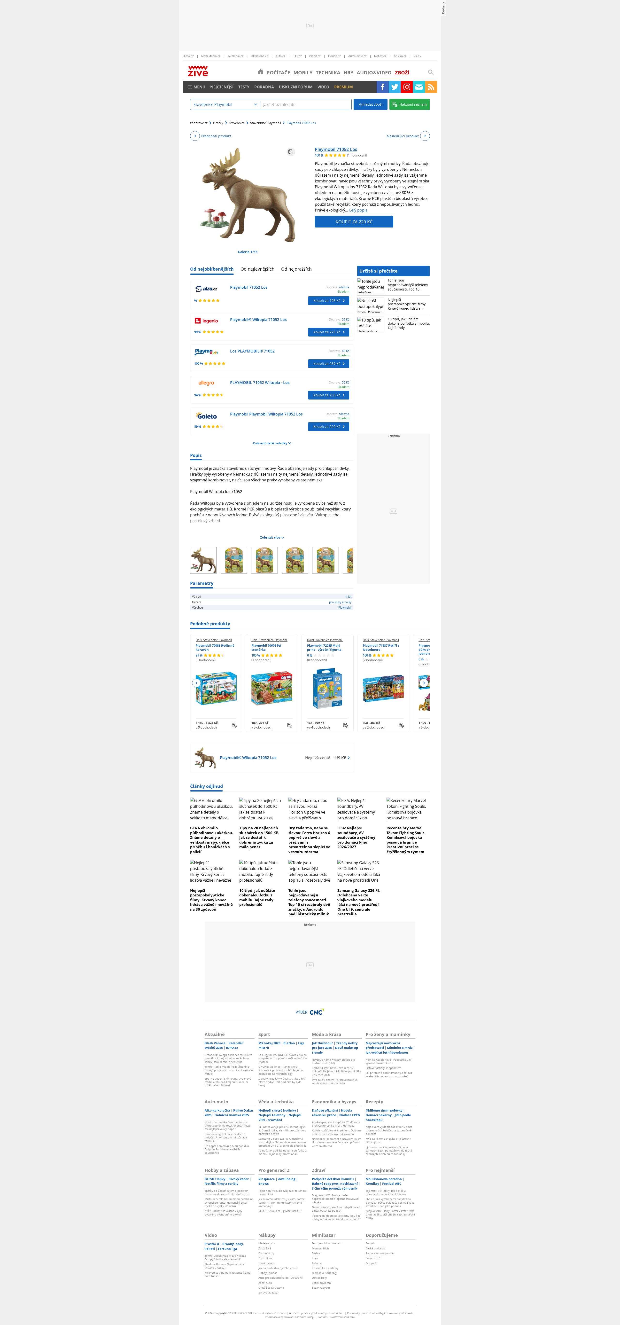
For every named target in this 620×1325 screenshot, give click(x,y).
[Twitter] (395, 87)
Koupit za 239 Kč (326, 363)
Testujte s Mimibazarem (326, 1243)
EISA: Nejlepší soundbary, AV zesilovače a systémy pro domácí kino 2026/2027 (356, 837)
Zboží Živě (264, 1248)
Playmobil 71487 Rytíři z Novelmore (381, 647)
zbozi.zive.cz (199, 123)
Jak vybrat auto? (268, 1292)
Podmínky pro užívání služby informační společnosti (380, 1313)
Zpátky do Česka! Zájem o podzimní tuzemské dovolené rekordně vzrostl (227, 1192)
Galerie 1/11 (248, 252)
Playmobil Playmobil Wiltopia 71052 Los (266, 414)
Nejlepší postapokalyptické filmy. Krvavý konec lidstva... (407, 304)
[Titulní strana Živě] (260, 71)
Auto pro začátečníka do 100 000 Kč (280, 1277)
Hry (348, 72)
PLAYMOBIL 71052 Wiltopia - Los (260, 382)
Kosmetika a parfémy (325, 1268)
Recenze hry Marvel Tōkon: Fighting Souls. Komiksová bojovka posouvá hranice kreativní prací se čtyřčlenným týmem (406, 839)
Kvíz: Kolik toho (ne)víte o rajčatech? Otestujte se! (388, 1140)
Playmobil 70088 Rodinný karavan (215, 647)
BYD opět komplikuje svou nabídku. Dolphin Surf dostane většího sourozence (227, 1149)
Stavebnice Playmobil (265, 123)
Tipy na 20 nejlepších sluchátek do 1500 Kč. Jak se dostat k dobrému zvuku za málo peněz (259, 837)
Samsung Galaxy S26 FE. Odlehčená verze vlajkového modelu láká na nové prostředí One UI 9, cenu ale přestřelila (358, 902)
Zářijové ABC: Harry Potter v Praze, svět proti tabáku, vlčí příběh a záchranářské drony (390, 1214)
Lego (315, 1258)
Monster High (320, 1248)
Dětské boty (319, 1277)
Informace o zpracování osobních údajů (290, 1317)
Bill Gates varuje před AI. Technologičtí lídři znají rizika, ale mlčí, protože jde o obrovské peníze (282, 1130)
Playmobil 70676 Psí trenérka (266, 647)
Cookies (322, 1317)
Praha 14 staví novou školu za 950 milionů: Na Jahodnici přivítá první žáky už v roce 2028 (336, 1071)
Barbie (316, 1253)
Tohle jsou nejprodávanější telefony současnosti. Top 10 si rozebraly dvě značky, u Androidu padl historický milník (309, 902)
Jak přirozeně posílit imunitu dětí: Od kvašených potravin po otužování (389, 1074)
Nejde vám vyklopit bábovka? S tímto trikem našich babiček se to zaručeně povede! (389, 1130)
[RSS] (431, 87)
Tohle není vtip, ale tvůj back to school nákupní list (282, 1192)
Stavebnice (237, 123)
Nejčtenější (221, 87)
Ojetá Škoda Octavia (271, 1287)
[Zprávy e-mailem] (419, 87)
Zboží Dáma (265, 1258)
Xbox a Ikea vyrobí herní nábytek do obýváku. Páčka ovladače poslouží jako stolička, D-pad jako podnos (390, 1202)
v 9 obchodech (206, 727)
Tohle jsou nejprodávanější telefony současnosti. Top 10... (408, 284)
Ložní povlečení (322, 1283)
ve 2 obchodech (374, 727)
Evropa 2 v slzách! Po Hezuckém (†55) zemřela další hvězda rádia (335, 1081)
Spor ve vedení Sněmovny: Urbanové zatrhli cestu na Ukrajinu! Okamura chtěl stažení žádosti (228, 1082)
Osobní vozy (266, 1253)
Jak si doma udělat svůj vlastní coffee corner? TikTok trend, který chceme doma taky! (281, 1202)
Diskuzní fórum (296, 87)
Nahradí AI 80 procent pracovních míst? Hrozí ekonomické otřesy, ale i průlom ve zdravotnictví (336, 1142)
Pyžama (317, 1263)
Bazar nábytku (321, 1287)
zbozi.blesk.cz (266, 1263)
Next (423, 683)
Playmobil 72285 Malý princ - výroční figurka (324, 647)
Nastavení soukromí (342, 1317)
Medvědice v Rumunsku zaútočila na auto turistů (227, 1274)
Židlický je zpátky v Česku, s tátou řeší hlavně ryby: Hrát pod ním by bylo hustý (281, 1082)
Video (323, 87)
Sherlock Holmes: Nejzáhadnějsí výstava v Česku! (224, 1265)
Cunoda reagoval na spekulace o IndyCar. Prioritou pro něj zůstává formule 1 (226, 1137)
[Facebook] (383, 87)
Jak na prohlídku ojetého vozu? (277, 1268)
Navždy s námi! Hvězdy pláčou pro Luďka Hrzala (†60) (333, 1061)
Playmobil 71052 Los (336, 149)
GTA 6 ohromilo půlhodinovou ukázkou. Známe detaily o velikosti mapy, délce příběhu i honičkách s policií (211, 839)
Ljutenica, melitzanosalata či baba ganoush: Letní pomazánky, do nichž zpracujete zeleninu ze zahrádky (389, 1150)
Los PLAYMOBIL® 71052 (252, 351)
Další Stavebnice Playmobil (214, 640)
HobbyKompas (267, 1273)
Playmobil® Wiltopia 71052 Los (258, 319)
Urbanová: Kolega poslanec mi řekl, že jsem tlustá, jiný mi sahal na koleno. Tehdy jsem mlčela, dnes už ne (228, 1058)
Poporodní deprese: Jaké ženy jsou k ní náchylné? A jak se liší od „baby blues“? (336, 1217)
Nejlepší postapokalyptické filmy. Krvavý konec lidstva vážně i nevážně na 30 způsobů (211, 900)
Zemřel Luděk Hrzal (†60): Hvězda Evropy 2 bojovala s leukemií (225, 1257)
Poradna (264, 87)
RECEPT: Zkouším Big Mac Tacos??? (280, 1211)
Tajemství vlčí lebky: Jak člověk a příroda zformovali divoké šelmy (386, 1192)
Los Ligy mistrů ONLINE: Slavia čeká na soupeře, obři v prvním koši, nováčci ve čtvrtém (282, 1058)
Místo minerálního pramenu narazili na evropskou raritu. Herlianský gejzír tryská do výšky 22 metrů (229, 1202)
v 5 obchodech (261, 727)
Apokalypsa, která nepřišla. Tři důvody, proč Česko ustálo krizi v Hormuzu (336, 1123)
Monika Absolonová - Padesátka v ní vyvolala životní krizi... (388, 1061)
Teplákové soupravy (324, 1273)
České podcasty (375, 1248)
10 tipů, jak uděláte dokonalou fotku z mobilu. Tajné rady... (409, 323)
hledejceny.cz (266, 1243)
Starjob (370, 1243)
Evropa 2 (371, 1263)
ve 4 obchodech (318, 727)
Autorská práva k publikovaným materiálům (316, 1313)
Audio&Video (374, 72)
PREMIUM (343, 87)
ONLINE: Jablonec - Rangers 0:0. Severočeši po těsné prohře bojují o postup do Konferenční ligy (280, 1070)
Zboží (402, 72)
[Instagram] (407, 87)
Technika (328, 72)
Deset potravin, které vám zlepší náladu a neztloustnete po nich (336, 1208)
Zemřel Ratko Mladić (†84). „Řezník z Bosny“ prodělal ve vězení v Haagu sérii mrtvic (229, 1070)
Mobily (303, 72)
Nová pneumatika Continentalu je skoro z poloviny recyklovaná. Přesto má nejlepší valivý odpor (228, 1125)
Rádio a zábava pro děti (380, 1253)
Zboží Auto (265, 1283)
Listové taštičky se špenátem (383, 1068)
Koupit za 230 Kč (326, 395)
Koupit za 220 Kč (326, 426)
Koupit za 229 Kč (354, 222)
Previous (196, 683)
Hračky (218, 123)
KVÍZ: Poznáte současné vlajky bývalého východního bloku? (223, 1212)
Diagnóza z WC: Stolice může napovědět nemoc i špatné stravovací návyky (335, 1198)
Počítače (278, 72)
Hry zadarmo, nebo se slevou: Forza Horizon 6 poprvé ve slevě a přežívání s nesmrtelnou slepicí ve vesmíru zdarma (309, 839)
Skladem (343, 291)
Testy (243, 87)
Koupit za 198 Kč (326, 300)
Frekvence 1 (373, 1258)
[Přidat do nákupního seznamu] (291, 152)
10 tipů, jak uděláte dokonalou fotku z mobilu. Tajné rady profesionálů (257, 897)
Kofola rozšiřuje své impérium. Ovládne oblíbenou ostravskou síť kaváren (336, 1132)
